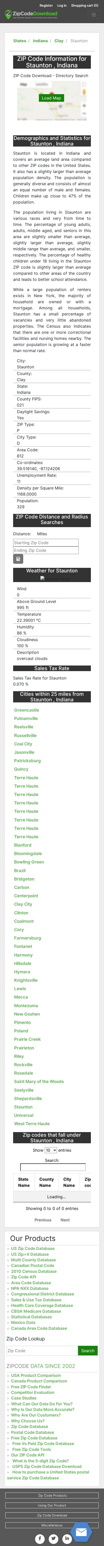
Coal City (23, 743)
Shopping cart (84, 5)
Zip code (89, 1182)
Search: (52, 1160)
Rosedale (23, 1073)
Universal (23, 1115)
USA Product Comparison (36, 1375)
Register (46, 5)
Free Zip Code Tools (31, 1449)
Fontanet (23, 946)
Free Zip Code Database (34, 1437)
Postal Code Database (32, 1432)
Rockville (23, 1064)
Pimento (22, 1022)
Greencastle (26, 710)
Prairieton (24, 1047)
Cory (19, 929)
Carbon (21, 887)
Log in (62, 5)
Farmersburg (27, 938)
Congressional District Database (42, 1293)
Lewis (20, 988)
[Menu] (94, 15)
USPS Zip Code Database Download (47, 1466)
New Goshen (27, 1014)
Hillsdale (22, 963)
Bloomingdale (28, 853)
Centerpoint (26, 895)
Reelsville (23, 726)
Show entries (52, 1150)
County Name (46, 1182)
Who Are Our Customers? (36, 1415)
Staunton (23, 1106)
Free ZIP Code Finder (31, 1386)
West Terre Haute (32, 1123)
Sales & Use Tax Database (36, 1299)
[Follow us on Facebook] (40, 1538)
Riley (19, 1056)
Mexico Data (23, 1322)
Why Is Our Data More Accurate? (42, 1409)
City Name (69, 1182)
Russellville (25, 735)
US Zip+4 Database (30, 1254)
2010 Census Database (34, 1271)
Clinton (21, 912)
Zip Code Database (29, 1426)
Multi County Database (33, 1259)
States (19, 40)
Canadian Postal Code (32, 1265)
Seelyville (24, 1090)
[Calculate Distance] (18, 559)
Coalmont (24, 921)
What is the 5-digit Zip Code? (40, 1460)
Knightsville (26, 980)
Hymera (22, 971)
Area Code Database (31, 1282)
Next (65, 1219)
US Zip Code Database (33, 1248)
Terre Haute (26, 777)
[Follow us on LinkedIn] (67, 1538)
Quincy (21, 769)
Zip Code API (23, 1276)
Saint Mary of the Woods (39, 1081)
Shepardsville (28, 1098)
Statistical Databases (31, 1316)
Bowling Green (29, 861)
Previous (43, 1219)
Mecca (21, 997)
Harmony (23, 955)
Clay (59, 40)
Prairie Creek (27, 1039)
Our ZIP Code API (27, 1454)
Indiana (40, 40)
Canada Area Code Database (39, 1328)
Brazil (19, 870)
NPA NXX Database (29, 1288)
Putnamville (26, 718)
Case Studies (24, 1397)
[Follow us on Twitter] (53, 1538)
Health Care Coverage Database (42, 1305)
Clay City (23, 904)
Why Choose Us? (28, 1420)
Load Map (51, 97)
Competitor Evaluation (33, 1392)
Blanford (23, 845)
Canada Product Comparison (39, 1380)
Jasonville (24, 752)
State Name (24, 1182)
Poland (21, 1030)
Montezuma (26, 1005)
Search (87, 1350)
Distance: (22, 533)
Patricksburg (27, 760)
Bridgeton (24, 879)
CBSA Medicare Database (36, 1311)
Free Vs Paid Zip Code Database (43, 1443)
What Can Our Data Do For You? (42, 1403)
